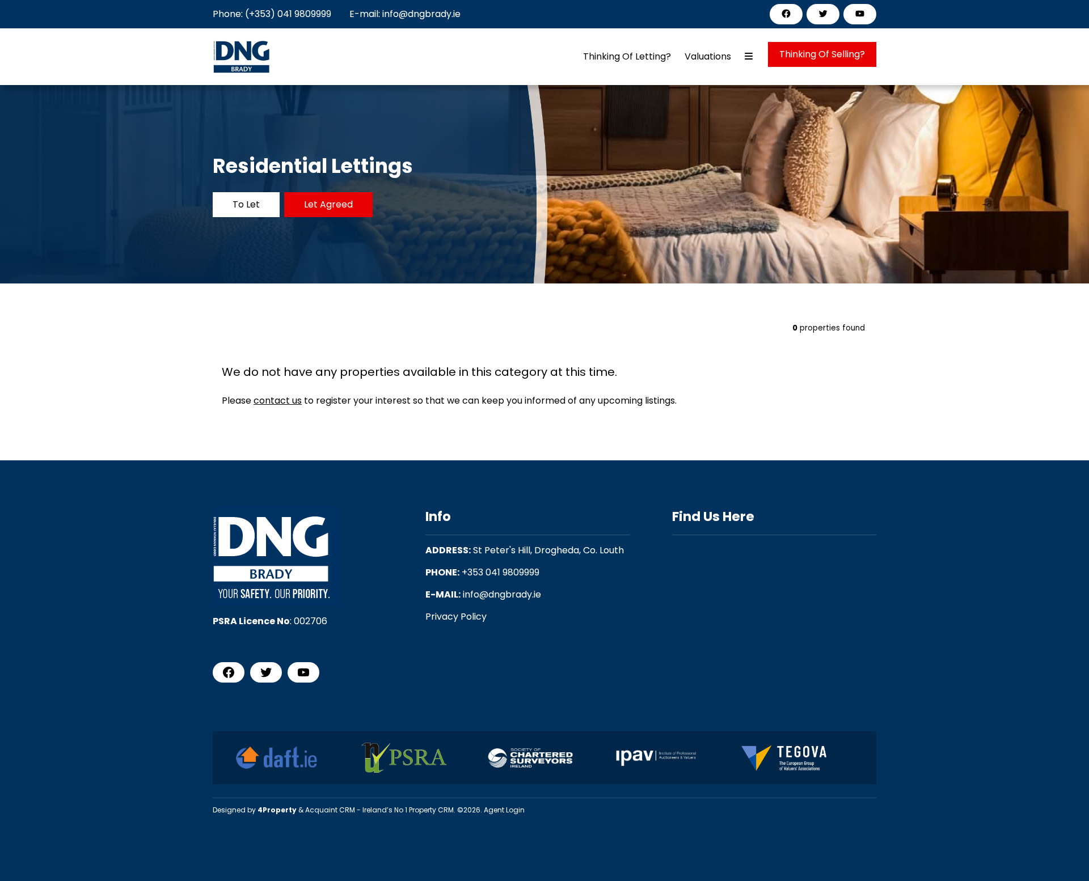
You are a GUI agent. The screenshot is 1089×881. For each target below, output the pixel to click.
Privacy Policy (456, 616)
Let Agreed (328, 204)
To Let (246, 204)
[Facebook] (786, 13)
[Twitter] (823, 13)
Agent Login (504, 810)
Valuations (708, 56)
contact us (278, 400)
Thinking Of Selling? (822, 54)
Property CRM (431, 810)
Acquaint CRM (330, 810)
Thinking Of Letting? (627, 56)
